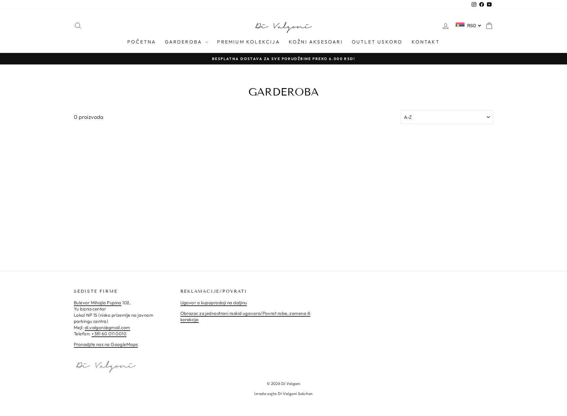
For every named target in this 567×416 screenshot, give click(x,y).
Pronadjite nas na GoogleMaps (106, 344)
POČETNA (141, 42)
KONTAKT (426, 42)
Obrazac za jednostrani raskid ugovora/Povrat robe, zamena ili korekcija (245, 316)
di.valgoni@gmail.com (107, 327)
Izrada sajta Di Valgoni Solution (283, 393)
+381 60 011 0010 (109, 333)
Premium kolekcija (248, 42)
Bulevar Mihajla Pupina (97, 302)
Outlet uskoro (377, 42)
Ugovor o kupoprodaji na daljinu (213, 302)
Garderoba (184, 42)
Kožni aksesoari (316, 42)
